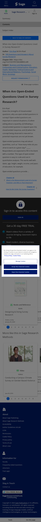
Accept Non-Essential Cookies (20, 266)
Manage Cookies (20, 261)
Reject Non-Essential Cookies (20, 272)
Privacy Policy (8, 255)
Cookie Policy (17, 255)
